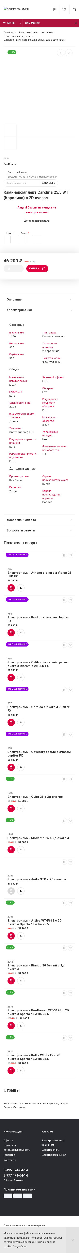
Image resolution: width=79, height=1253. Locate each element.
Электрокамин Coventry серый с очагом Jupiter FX (39, 753)
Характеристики (19, 310)
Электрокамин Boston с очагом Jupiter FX (38, 619)
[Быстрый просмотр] (21, 588)
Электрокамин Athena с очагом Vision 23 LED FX (39, 574)
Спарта (64, 1103)
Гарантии (9, 1154)
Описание (14, 299)
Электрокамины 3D (54, 1154)
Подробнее (19, 1246)
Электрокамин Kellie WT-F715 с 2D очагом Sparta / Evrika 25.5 (33, 1057)
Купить (34, 268)
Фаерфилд (19, 1107)
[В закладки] (69, 52)
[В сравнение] (60, 52)
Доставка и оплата (21, 520)
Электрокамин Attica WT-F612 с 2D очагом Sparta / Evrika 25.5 (34, 922)
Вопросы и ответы (21, 530)
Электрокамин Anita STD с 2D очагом (36, 879)
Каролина (52, 1103)
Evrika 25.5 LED (37, 1103)
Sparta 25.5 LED (19, 1103)
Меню (11, 23)
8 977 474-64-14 (16, 1175)
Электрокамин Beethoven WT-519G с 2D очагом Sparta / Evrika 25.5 (38, 1012)
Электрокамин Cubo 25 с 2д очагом (35, 797)
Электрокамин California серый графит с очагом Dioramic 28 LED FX (39, 664)
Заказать (48, 183)
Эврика (8, 1107)
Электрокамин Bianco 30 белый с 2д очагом (35, 967)
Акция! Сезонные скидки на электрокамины (37, 210)
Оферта (8, 1140)
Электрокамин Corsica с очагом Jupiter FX (38, 708)
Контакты (10, 1160)
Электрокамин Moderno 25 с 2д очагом (38, 838)
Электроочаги (50, 1149)
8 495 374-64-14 (16, 1170)
